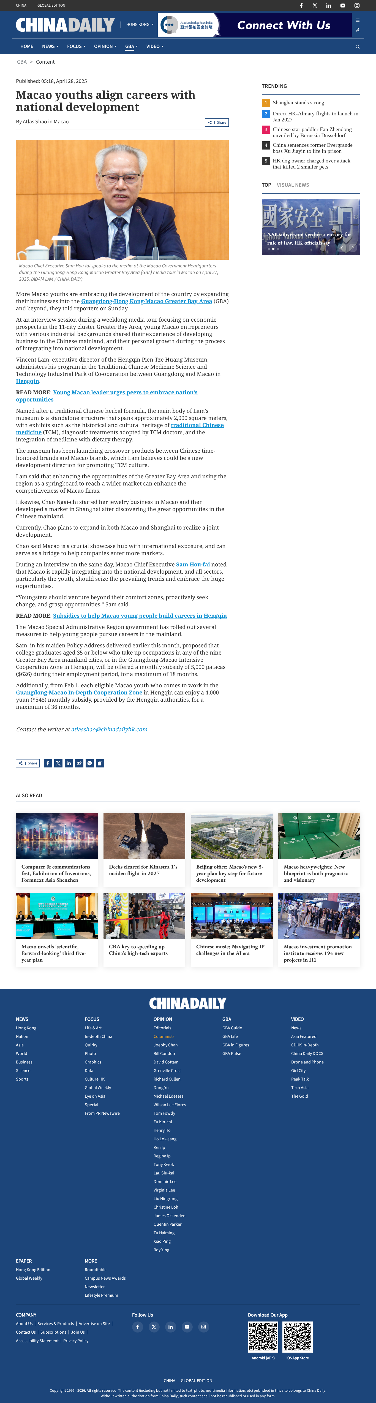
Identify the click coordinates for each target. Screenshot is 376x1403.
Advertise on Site (94, 1324)
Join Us (78, 1332)
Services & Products (55, 1324)
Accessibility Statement (37, 1341)
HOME (26, 46)
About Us (24, 1324)
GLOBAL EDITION (51, 5)
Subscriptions (53, 1332)
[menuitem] (138, 25)
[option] (311, 227)
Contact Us (26, 1332)
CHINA (21, 5)
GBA (22, 62)
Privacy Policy (75, 1341)
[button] (269, 249)
